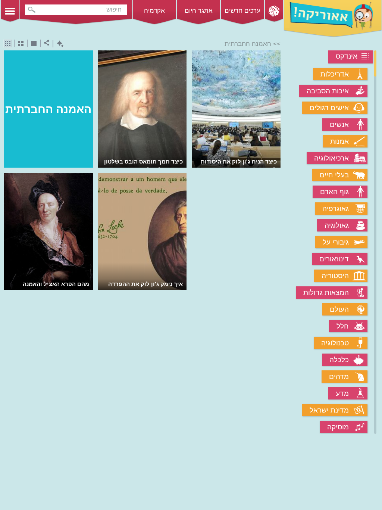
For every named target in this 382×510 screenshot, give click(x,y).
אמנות (339, 141)
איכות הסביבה (328, 91)
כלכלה (339, 360)
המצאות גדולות (326, 292)
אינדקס (346, 56)
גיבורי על (336, 242)
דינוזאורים (334, 259)
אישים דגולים (329, 108)
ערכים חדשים (242, 10)
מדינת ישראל (329, 410)
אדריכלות (334, 74)
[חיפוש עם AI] (58, 44)
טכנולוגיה (335, 343)
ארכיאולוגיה (331, 158)
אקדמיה (154, 10)
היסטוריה (335, 276)
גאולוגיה (337, 225)
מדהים (339, 376)
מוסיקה (338, 427)
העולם (339, 309)
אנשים (339, 124)
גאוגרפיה (335, 208)
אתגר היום (199, 10)
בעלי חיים (334, 175)
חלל (342, 326)
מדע (342, 393)
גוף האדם (334, 192)
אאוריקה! (333, 18)
